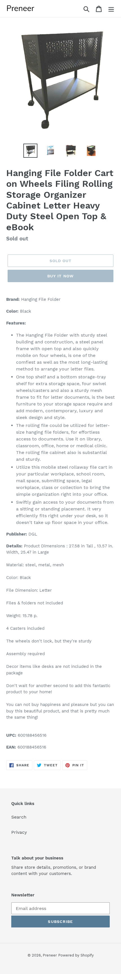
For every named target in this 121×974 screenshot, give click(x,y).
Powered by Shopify (76, 955)
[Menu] (111, 8)
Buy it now (60, 276)
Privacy (19, 832)
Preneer (50, 955)
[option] (30, 150)
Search (18, 817)
